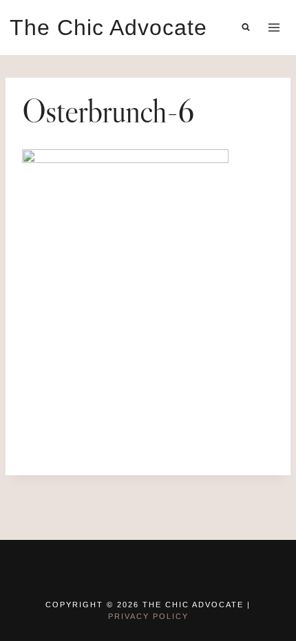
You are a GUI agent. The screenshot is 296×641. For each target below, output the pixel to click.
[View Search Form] (245, 27)
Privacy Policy (148, 616)
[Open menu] (273, 27)
